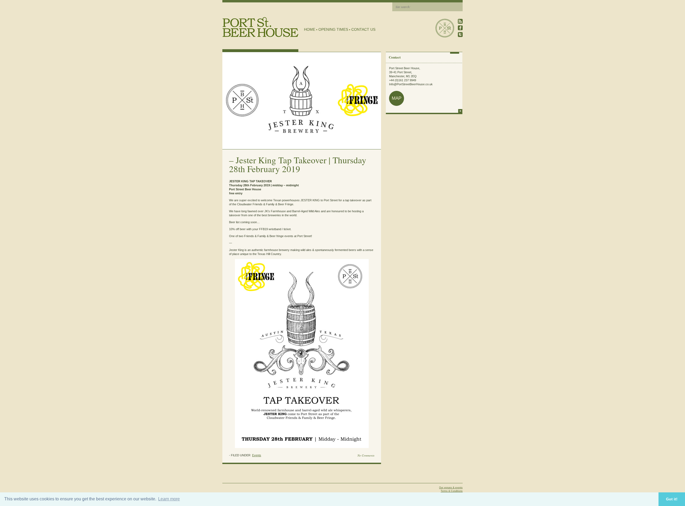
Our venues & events (451, 487)
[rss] (460, 21)
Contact (395, 57)
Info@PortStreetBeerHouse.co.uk (411, 84)
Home (309, 29)
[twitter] (460, 34)
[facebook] (460, 27)
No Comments (365, 455)
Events (256, 455)
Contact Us (363, 29)
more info (460, 111)
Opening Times (333, 29)
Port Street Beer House (444, 28)
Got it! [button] (672, 499)
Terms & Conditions (452, 491)
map (396, 98)
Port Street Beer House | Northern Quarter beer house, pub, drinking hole (260, 27)
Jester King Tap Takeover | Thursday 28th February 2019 (297, 164)
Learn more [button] (169, 499)
